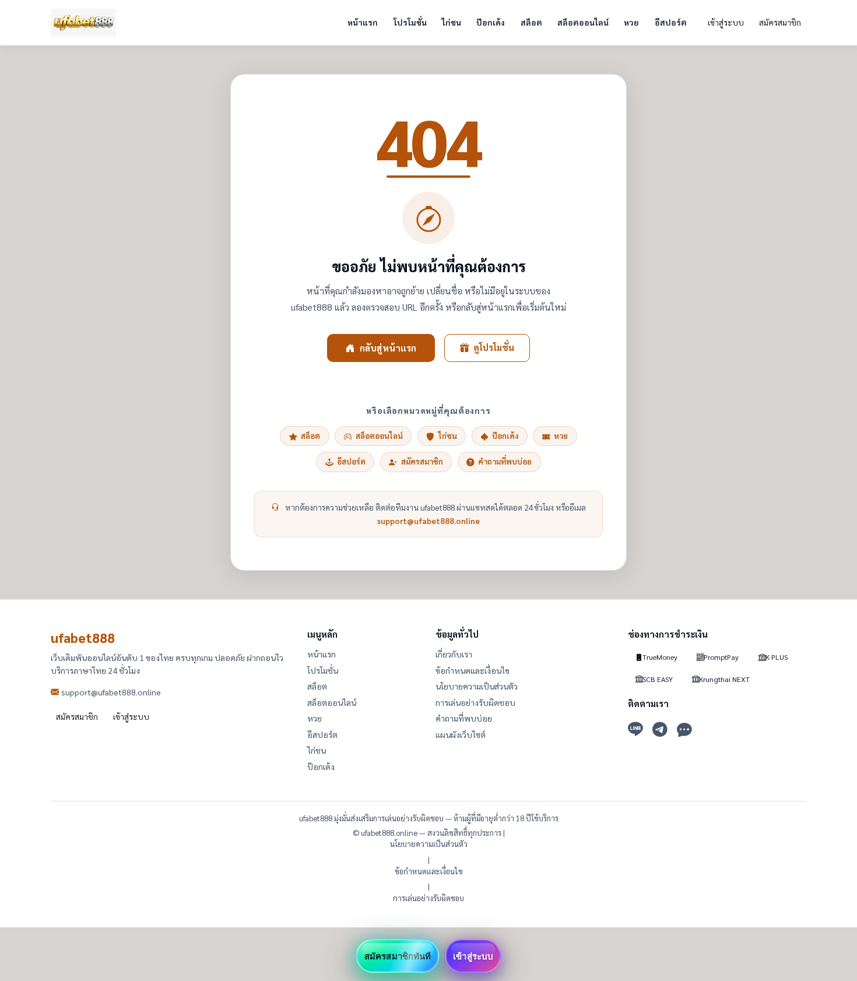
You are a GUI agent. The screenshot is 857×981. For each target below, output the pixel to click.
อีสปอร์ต (671, 22)
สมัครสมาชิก (780, 22)
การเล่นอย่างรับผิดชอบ (475, 702)
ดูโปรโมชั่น (493, 347)
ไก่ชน (451, 22)
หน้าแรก (362, 22)
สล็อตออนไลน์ (583, 22)
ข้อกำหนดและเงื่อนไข (472, 670)
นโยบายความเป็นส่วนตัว (476, 686)
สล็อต (531, 22)
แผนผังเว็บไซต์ (460, 734)
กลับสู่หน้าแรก (388, 348)
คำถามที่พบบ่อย (505, 461)
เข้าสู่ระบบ (726, 22)
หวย (631, 22)
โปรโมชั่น (410, 22)
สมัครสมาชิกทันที (397, 956)
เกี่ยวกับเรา (453, 654)
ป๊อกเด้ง (490, 22)
